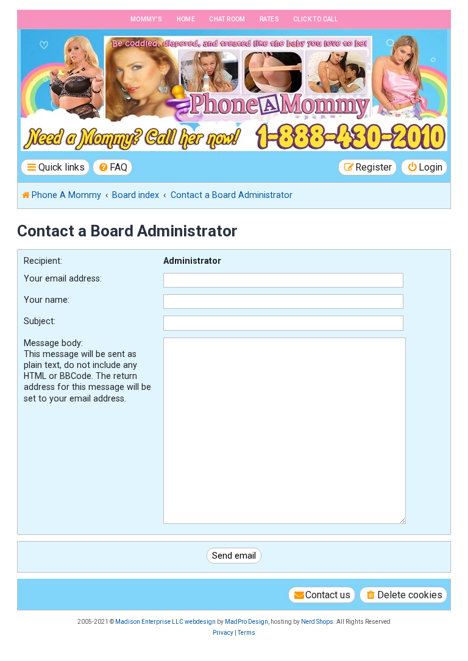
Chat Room (227, 19)
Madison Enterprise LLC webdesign (165, 621)
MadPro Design (246, 621)
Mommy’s (146, 19)
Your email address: (63, 278)
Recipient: (43, 261)
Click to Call (315, 19)
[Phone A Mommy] (87, 55)
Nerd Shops (317, 621)
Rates (269, 19)
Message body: (53, 343)
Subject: (39, 321)
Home (186, 19)
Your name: (46, 300)
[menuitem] (113, 167)
